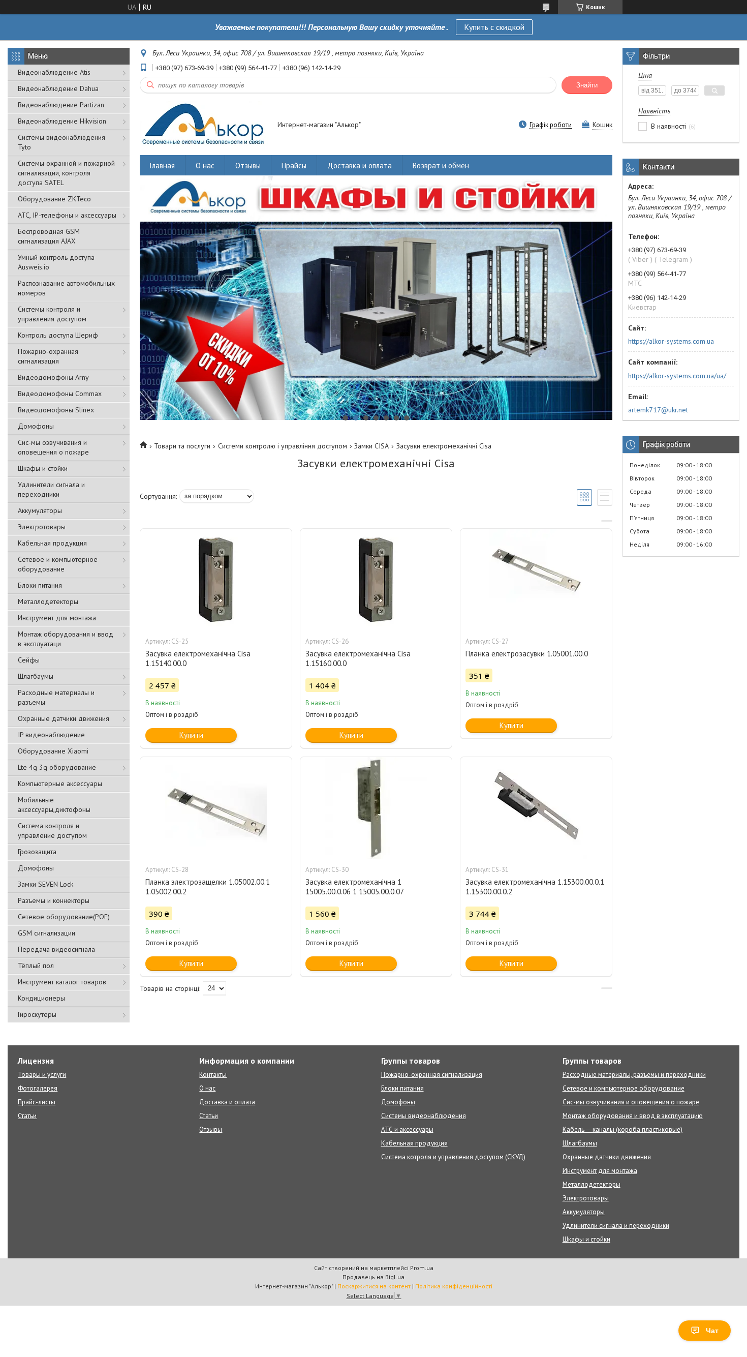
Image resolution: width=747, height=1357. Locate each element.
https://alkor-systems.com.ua (671, 341)
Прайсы (294, 165)
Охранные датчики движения (63, 718)
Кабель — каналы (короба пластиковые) (622, 1129)
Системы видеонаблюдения (423, 1115)
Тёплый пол (36, 965)
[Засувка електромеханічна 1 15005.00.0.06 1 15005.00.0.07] (376, 808)
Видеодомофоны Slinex (56, 409)
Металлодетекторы (48, 601)
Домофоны (36, 426)
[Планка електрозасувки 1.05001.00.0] (536, 579)
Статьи (27, 1115)
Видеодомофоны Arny (53, 377)
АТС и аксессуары (407, 1129)
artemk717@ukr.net (658, 409)
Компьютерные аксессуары (60, 783)
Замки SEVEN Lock (45, 884)
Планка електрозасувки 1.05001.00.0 (526, 653)
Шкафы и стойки (43, 468)
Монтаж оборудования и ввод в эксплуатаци (65, 638)
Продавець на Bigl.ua (373, 1277)
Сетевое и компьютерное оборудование (58, 564)
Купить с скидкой (494, 27)
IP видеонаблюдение (51, 734)
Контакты (213, 1074)
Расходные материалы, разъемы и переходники (634, 1074)
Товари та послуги (182, 445)
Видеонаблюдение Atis (54, 72)
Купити (191, 735)
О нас (205, 165)
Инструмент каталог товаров (62, 981)
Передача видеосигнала (56, 949)
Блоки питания (40, 585)
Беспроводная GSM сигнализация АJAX (49, 236)
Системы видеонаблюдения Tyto (61, 142)
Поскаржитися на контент (374, 1286)
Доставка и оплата (359, 165)
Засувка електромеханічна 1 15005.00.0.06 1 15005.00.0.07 (354, 886)
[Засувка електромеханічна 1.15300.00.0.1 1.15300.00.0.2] (536, 808)
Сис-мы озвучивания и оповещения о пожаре (53, 447)
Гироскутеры (37, 1014)
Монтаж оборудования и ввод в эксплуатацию (633, 1115)
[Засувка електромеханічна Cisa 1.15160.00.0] (376, 579)
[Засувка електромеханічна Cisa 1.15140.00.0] (216, 579)
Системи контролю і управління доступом (282, 445)
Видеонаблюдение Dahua (58, 88)
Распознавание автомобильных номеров (66, 288)
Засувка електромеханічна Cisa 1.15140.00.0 (198, 658)
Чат (712, 1330)
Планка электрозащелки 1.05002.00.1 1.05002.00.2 (207, 886)
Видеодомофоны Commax (60, 393)
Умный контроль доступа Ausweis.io (56, 262)
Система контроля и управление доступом (52, 830)
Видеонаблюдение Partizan (61, 104)
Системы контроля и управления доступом (52, 314)
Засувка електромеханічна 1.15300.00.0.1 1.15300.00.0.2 (534, 886)
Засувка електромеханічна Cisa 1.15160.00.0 (358, 658)
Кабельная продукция (52, 543)
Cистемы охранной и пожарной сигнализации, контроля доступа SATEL (66, 173)
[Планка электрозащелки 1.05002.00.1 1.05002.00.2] (216, 808)
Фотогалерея (37, 1088)
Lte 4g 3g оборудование (57, 767)
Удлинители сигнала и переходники (51, 489)
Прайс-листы (36, 1102)
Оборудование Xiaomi (53, 751)
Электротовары (42, 526)
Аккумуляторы (40, 510)
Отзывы (248, 165)
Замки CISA (371, 445)
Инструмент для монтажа (57, 617)
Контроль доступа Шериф (58, 335)
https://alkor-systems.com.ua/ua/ (677, 375)
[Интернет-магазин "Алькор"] (204, 126)
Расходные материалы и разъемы (56, 697)
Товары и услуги (42, 1074)
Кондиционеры (41, 998)
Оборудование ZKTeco (54, 198)
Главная (162, 165)
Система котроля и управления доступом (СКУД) (453, 1157)
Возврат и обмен (441, 165)
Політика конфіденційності (453, 1286)
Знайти (587, 85)
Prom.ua (421, 1268)
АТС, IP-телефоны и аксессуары (67, 215)
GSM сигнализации (46, 933)
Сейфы (29, 660)
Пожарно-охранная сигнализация (48, 356)
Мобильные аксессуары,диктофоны (54, 804)
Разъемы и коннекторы (53, 900)
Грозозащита (37, 851)
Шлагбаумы (35, 676)
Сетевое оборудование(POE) (64, 916)
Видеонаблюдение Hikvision (62, 121)
